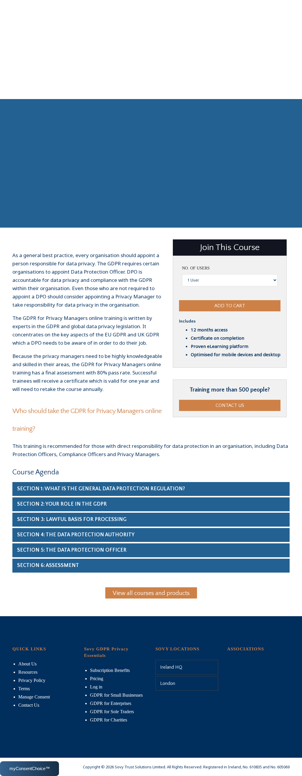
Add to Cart (229, 305)
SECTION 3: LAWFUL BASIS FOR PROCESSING (72, 519)
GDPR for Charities (108, 719)
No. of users (196, 268)
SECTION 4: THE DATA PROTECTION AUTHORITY (75, 535)
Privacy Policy (31, 680)
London (167, 683)
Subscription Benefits (110, 670)
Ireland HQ (171, 667)
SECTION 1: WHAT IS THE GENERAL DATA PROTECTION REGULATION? (101, 489)
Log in (96, 686)
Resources (27, 672)
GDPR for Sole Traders (112, 711)
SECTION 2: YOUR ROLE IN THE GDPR (62, 504)
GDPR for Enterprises (110, 703)
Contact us (230, 405)
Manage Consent (34, 696)
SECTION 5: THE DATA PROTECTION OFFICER (72, 550)
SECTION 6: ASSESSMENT (48, 565)
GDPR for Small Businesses (116, 695)
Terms (24, 688)
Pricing (96, 678)
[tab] (151, 489)
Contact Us (28, 705)
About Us (27, 663)
